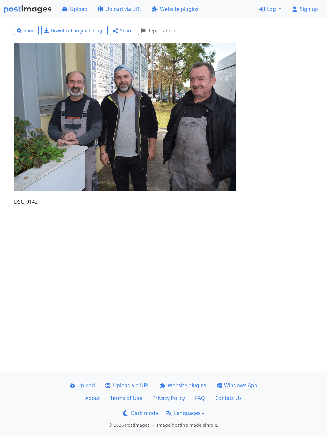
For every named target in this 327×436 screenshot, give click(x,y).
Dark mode (144, 413)
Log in (274, 8)
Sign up (309, 8)
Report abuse (162, 30)
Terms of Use (126, 398)
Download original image (78, 30)
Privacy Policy (168, 398)
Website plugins (179, 8)
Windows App (240, 385)
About (92, 398)
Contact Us (228, 398)
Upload (78, 8)
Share (126, 30)
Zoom (30, 30)
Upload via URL (123, 8)
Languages (187, 413)
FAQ (200, 398)
